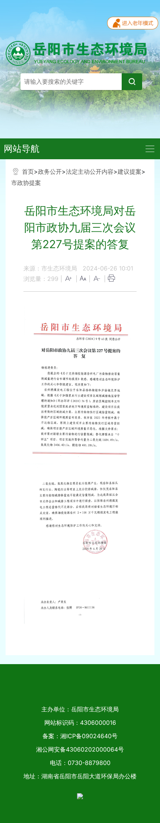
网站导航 (21, 148)
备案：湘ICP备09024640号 (80, 736)
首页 (28, 171)
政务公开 (50, 171)
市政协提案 (26, 182)
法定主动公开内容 (89, 171)
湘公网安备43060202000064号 (80, 749)
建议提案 (129, 171)
